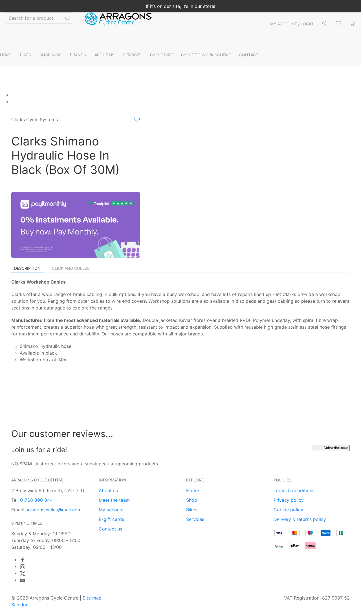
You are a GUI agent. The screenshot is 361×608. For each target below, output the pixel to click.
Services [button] (132, 54)
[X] (22, 573)
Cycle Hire (161, 54)
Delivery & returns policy (300, 519)
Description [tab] (27, 268)
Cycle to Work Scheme (206, 54)
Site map (92, 598)
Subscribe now (335, 448)
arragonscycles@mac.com (53, 509)
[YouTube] (22, 580)
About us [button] (104, 54)
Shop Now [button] (50, 54)
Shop (191, 500)
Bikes (191, 509)
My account (111, 509)
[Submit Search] (67, 18)
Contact (248, 54)
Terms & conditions (294, 490)
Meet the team (114, 500)
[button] (338, 23)
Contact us (110, 529)
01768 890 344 (36, 500)
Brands (78, 54)
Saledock (21, 604)
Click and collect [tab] (72, 268)
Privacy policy (289, 500)
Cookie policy (288, 509)
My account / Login (291, 23)
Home (6, 54)
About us (108, 490)
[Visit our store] (324, 23)
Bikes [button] (25, 54)
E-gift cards (111, 519)
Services (195, 519)
